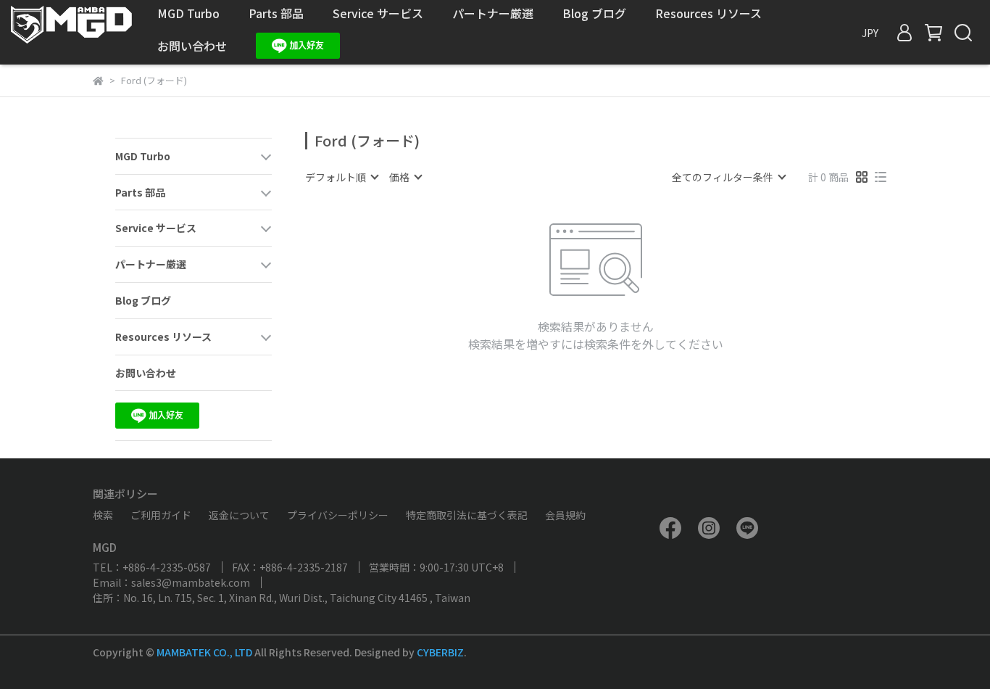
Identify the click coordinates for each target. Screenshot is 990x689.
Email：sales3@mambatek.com (171, 582)
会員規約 (565, 515)
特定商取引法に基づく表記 (467, 515)
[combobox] (341, 177)
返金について (239, 515)
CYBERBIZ (440, 652)
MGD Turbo (188, 13)
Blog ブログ (594, 13)
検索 (103, 515)
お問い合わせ (192, 46)
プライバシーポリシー (337, 515)
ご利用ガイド (160, 515)
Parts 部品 (276, 13)
